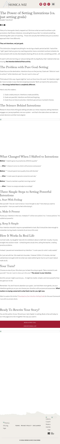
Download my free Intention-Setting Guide (31, 296)
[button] (53, 4)
